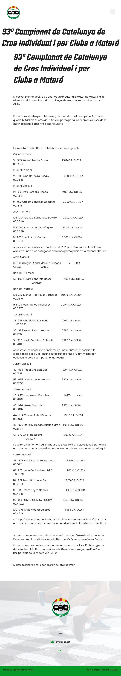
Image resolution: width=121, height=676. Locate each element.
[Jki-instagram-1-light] (60, 651)
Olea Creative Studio (23, 669)
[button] (112, 11)
